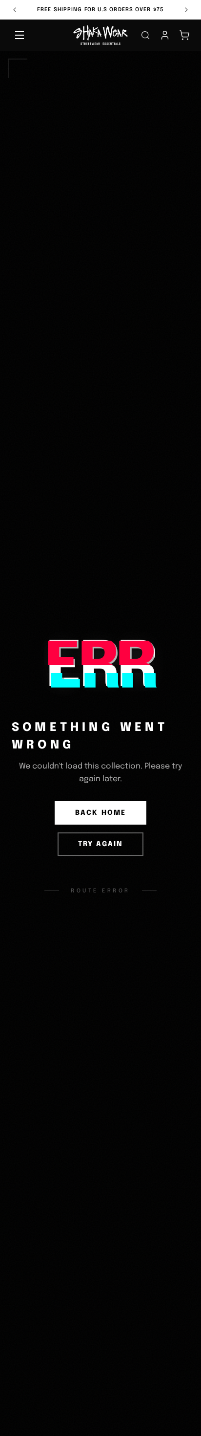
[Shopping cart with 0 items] (184, 35)
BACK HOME (100, 812)
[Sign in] (165, 35)
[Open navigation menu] (19, 35)
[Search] (145, 35)
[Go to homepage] (100, 35)
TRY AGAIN (100, 844)
